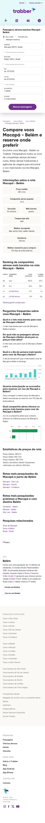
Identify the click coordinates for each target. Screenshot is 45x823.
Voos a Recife (9, 626)
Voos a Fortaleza (10, 637)
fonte (4, 557)
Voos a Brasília (9, 655)
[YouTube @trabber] (17, 807)
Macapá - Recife (10, 484)
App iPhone (8, 772)
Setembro (7, 705)
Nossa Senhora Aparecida (14, 712)
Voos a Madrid (9, 643)
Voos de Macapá (10, 525)
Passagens (8, 740)
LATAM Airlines (14, 296)
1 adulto (7, 91)
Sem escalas (10, 84)
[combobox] (22, 46)
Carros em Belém (12, 593)
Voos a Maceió (9, 647)
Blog (5, 765)
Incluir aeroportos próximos (15, 52)
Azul (22, 202)
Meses (5, 701)
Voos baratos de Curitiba (13, 684)
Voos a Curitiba (9, 651)
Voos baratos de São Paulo (14, 669)
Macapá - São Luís (11, 481)
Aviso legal (6, 802)
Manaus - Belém (9, 509)
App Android (8, 769)
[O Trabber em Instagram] (4, 807)
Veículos (7, 751)
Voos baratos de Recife (12, 680)
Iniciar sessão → (35, 3)
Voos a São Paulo (10, 618)
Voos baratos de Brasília (13, 676)
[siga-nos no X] (13, 807)
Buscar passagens (22, 107)
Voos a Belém (8, 528)
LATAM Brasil (14, 291)
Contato (6, 783)
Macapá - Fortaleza (11, 487)
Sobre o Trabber (10, 761)
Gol (10, 286)
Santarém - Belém (10, 506)
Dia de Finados (9, 716)
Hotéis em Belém (12, 587)
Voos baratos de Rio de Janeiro (16, 672)
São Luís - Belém (10, 512)
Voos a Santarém (10, 658)
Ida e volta (9, 37)
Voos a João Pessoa (11, 662)
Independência (9, 709)
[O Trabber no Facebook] (9, 807)
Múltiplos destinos (13, 40)
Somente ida (22, 37)
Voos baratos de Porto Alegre (15, 687)
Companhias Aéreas (11, 694)
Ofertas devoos (10, 743)
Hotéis (6, 747)
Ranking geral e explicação (14, 302)
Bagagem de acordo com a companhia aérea (21, 697)
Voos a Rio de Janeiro (12, 630)
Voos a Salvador (10, 633)
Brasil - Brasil (8, 531)
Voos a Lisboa (9, 622)
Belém (12, 579)
